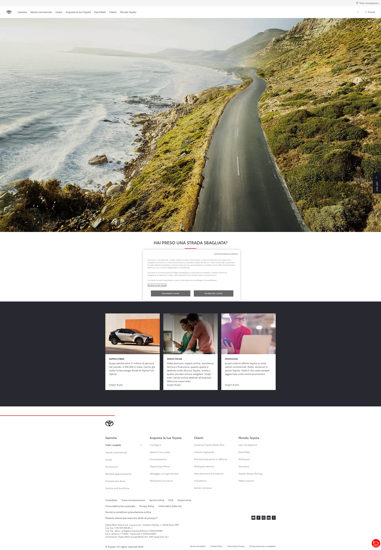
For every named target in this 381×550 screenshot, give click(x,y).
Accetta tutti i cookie (214, 293)
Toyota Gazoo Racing (250, 473)
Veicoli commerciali (41, 12)
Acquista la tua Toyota (78, 12)
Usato (58, 12)
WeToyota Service (204, 466)
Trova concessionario (369, 3)
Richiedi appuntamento (118, 473)
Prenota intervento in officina (210, 459)
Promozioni (111, 466)
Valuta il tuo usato (160, 452)
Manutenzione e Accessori (209, 473)
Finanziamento (158, 459)
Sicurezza (243, 466)
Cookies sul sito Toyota (157, 285)
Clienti (113, 12)
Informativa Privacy (236, 546)
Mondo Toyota (128, 12)
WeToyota (244, 459)
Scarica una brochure (117, 488)
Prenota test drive (115, 481)
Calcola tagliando (204, 452)
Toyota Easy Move (160, 466)
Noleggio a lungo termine (164, 473)
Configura (155, 444)
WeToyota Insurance (161, 480)
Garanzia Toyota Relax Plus (209, 444)
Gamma (22, 12)
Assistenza (200, 480)
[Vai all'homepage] (9, 12)
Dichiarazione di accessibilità (262, 546)
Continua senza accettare (226, 253)
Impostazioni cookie (170, 293)
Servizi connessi (203, 487)
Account (371, 12)
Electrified (99, 12)
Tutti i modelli (113, 445)
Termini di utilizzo (197, 546)
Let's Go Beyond (247, 444)
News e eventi (246, 480)
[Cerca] (358, 12)
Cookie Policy (216, 546)
